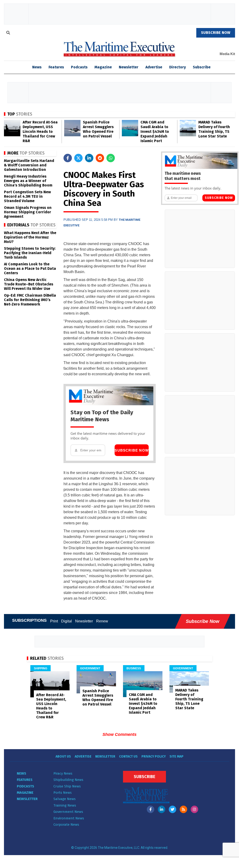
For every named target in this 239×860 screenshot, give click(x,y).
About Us (63, 756)
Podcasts (79, 67)
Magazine (103, 67)
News (21, 773)
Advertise (153, 67)
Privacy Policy (153, 756)
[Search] (8, 33)
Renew (102, 621)
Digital (66, 621)
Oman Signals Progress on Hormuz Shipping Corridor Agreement (28, 212)
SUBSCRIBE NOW (215, 32)
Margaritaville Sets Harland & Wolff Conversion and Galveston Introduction (29, 165)
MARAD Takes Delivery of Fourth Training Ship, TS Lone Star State (214, 129)
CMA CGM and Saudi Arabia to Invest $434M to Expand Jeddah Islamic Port (155, 131)
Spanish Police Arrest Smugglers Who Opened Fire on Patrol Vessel (98, 129)
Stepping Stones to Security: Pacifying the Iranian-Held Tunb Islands (30, 253)
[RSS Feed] (183, 809)
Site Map (176, 756)
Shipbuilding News (68, 780)
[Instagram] (194, 809)
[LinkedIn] (161, 809)
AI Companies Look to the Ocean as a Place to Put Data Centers (30, 268)
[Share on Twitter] (78, 158)
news (37, 67)
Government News (68, 812)
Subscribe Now (132, 450)
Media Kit (227, 54)
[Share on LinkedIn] (89, 158)
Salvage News (64, 799)
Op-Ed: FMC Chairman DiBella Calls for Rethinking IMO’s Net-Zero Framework (30, 299)
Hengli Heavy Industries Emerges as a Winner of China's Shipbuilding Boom (28, 180)
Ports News (62, 792)
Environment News (68, 818)
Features (56, 67)
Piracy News (62, 773)
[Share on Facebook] (67, 158)
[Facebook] (150, 809)
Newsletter (128, 67)
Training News (64, 805)
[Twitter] (172, 809)
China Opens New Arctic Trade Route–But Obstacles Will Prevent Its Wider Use (28, 284)
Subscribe (202, 67)
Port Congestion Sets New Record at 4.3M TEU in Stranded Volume (27, 196)
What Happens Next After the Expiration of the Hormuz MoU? (30, 237)
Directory (177, 67)
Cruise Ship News (67, 786)
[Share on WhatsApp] (110, 158)
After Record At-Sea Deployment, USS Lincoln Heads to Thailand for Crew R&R (40, 131)
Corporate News (66, 824)
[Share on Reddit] (100, 158)
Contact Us (128, 756)
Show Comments (119, 734)
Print (54, 621)
